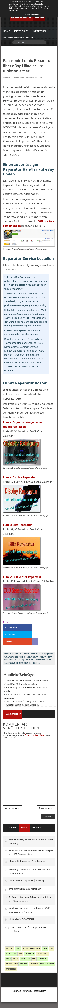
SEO (34, 959)
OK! (20, 14)
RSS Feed (36, 828)
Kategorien (21, 31)
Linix (8, 959)
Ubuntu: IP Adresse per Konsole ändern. (28, 861)
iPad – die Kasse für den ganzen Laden (25, 701)
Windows (34, 964)
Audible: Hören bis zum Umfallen (22, 704)
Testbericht (12, 964)
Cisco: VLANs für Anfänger (21, 919)
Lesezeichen (19, 77)
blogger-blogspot (31, 949)
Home (6, 31)
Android (9, 949)
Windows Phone (47, 964)
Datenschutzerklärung (18, 37)
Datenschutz (40, 991)
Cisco (45, 949)
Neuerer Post (12, 809)
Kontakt (17, 991)
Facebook (12, 627)
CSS (51, 949)
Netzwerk (25, 959)
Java (20, 954)
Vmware (23, 964)
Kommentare (13, 714)
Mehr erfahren (32, 14)
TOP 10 (24, 828)
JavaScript (29, 954)
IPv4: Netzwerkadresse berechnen (25, 889)
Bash (18, 949)
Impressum (39, 31)
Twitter (11, 634)
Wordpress (11, 969)
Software (42, 959)
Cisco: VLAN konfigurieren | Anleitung (26, 880)
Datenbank (11, 954)
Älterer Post (46, 809)
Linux (15, 959)
